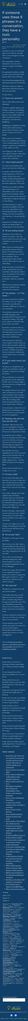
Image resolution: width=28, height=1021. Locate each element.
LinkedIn (12, 948)
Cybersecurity (7, 924)
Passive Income (19, 952)
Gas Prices (5, 941)
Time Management (9, 980)
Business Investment (6, 912)
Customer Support (17, 923)
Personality (12, 46)
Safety (18, 966)
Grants (12, 941)
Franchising (6, 940)
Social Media (9, 973)
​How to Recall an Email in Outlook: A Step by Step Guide (14, 816)
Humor (8, 46)
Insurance (14, 945)
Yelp (5, 984)
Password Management (6, 953)
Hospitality (18, 943)
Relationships (18, 46)
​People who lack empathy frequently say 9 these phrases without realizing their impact (13, 728)
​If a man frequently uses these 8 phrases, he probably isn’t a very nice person (13, 674)
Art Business (10, 905)
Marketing (9, 950)
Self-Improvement (10, 969)
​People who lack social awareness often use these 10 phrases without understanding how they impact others (12, 719)
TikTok (21, 978)
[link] (22, 4)
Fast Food (6, 938)
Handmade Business (6, 943)
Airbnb (5, 905)
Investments (6, 946)
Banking (17, 905)
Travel (6, 981)
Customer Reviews (8, 923)
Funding (20, 940)
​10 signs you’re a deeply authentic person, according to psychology (15, 805)
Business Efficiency (19, 909)
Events (16, 935)
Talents (5, 900)
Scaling (5, 967)
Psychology (9, 960)
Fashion (18, 936)
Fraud (13, 940)
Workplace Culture (20, 983)
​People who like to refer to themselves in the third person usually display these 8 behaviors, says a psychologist (13, 709)
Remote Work (8, 964)
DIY (5, 928)
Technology (8, 978)
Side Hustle (21, 969)
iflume (10, 5)
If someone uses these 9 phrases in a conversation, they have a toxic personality (13, 644)
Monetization (19, 950)
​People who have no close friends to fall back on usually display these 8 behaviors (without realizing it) (13, 736)
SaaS (12, 965)
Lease (6, 948)
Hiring (12, 943)
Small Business (12, 971)
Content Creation (7, 921)
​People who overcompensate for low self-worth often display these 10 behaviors (13, 692)
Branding (21, 907)
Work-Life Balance (9, 983)
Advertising (17, 904)
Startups (12, 974)
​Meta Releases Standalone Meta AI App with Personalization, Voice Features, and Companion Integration (14, 791)
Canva (6, 918)
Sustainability (13, 976)
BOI (16, 907)
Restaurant (16, 964)
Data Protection (17, 924)
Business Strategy (8, 914)
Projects (5, 898)
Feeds (24, 45)
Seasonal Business (11, 967)
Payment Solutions (15, 953)
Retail (6, 966)
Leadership (21, 946)
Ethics (18, 933)
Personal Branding (7, 955)
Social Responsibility (20, 973)
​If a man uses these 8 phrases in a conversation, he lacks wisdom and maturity (15, 842)
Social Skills (6, 974)
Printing (13, 956)
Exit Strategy (5, 936)
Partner (12, 952)
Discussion (19, 926)
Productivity (9, 958)
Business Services (15, 912)
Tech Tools (16, 978)
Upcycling (13, 981)
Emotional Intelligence (11, 929)
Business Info (16, 910)
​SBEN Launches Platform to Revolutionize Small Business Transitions (15, 875)
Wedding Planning (19, 981)
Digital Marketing (8, 926)
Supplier (5, 976)
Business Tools (18, 914)
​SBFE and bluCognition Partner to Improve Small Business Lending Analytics (14, 868)
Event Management (7, 935)
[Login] (25, 4)
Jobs (14, 946)
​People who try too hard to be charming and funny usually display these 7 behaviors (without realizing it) (13, 665)
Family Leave (11, 936)
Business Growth (7, 911)
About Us (7, 904)
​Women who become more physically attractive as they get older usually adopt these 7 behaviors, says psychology (13, 683)
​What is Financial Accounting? (15, 889)
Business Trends (12, 916)
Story (18, 975)
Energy (7, 931)
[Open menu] (20, 4)
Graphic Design (20, 941)
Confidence (9, 920)
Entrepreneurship (9, 933)
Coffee (20, 918)
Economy (13, 928)
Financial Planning (15, 938)
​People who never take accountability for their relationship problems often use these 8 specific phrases (14, 700)
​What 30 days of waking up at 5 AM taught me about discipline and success (15, 776)
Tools (19, 980)
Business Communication (9, 909)
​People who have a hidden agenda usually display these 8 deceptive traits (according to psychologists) (13, 744)
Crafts (16, 921)
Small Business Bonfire (9, 649)
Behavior (4, 46)
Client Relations (13, 918)
